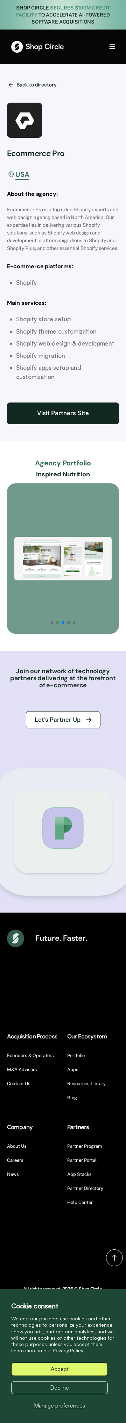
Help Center (80, 1202)
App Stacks (79, 1174)
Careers (15, 1160)
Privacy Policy (68, 1350)
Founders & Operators (30, 1055)
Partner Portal (82, 1160)
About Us (17, 1146)
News (13, 1174)
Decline (59, 1387)
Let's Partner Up (57, 719)
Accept (60, 1368)
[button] (51, 622)
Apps (72, 1069)
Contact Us (18, 1083)
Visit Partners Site (63, 413)
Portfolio (76, 1055)
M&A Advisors (22, 1069)
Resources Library (86, 1083)
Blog (72, 1097)
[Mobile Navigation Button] (100, 47)
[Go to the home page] (37, 47)
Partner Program (84, 1146)
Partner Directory (85, 1188)
